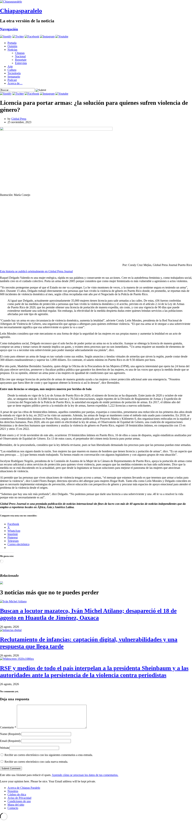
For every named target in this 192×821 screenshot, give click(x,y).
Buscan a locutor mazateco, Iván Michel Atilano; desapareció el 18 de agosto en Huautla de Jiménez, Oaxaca (88, 614)
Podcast (12, 80)
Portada (12, 42)
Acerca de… (15, 83)
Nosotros (13, 791)
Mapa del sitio (16, 804)
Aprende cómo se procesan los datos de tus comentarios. (85, 775)
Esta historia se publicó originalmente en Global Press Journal (36, 271)
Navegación (9, 29)
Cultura (12, 69)
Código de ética (17, 794)
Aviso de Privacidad (19, 797)
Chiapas (20, 53)
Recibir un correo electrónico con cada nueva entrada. (36, 761)
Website (4, 747)
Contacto (13, 808)
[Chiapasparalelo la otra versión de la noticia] (96, 1)
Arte (10, 66)
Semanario (14, 76)
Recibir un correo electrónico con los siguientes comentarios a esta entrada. (48, 755)
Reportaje (20, 59)
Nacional (20, 56)
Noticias (12, 49)
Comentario (8, 727)
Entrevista (21, 63)
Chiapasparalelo (21, 10)
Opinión (12, 46)
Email (10, 740)
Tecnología (14, 73)
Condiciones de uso (19, 801)
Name (10, 734)
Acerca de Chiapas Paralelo (24, 787)
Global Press (18, 118)
